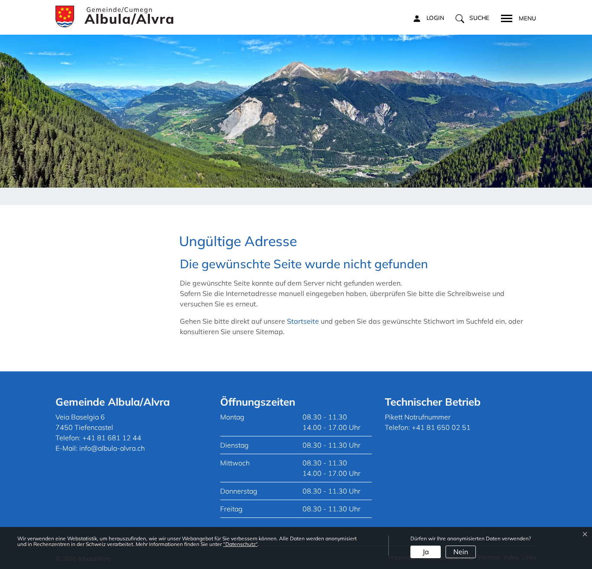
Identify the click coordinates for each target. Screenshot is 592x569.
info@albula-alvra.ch (112, 448)
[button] (472, 18)
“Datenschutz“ (240, 544)
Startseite (303, 321)
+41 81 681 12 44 (111, 437)
